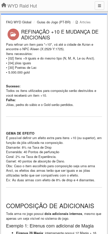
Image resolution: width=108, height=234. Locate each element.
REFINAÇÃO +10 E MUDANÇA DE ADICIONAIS (59, 34)
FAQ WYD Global (18, 22)
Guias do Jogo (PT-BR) (54, 22)
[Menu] (99, 5)
